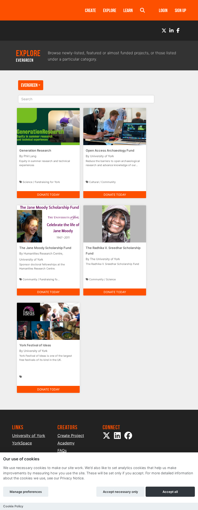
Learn (128, 10)
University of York (28, 435)
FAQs (62, 450)
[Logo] (42, 10)
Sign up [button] (180, 10)
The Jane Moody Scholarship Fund (45, 248)
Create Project (70, 435)
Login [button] (163, 10)
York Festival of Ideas (35, 345)
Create (90, 10)
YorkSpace (22, 443)
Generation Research (35, 150)
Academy (66, 443)
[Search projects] (142, 10)
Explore (109, 10)
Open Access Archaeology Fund (110, 150)
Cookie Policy (13, 506)
